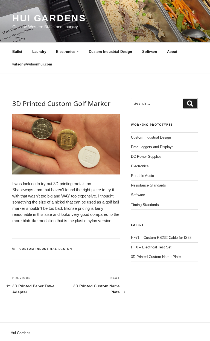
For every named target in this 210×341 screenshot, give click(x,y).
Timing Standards (145, 205)
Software (149, 52)
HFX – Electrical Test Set (151, 247)
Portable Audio (142, 176)
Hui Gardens (49, 18)
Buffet (17, 52)
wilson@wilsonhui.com (32, 64)
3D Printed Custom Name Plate (156, 257)
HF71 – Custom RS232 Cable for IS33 (161, 238)
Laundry (39, 52)
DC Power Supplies (146, 156)
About (172, 52)
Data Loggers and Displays (152, 147)
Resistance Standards (148, 185)
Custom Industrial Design (110, 52)
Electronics (65, 52)
